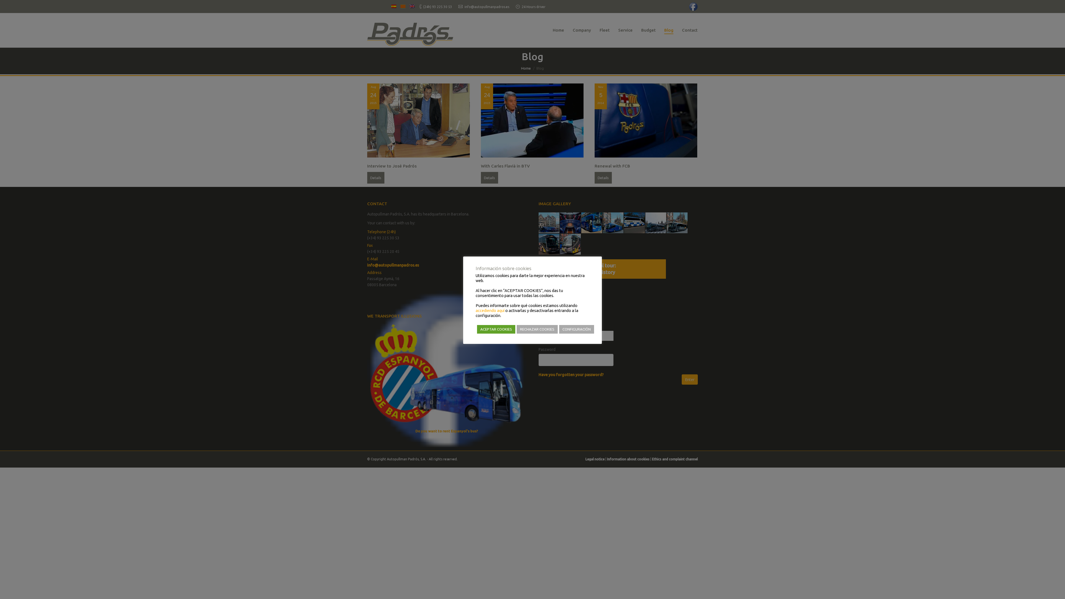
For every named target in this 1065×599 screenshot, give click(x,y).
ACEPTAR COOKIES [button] (496, 329)
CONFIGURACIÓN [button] (576, 329)
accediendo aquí (490, 310)
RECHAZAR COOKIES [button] (537, 329)
